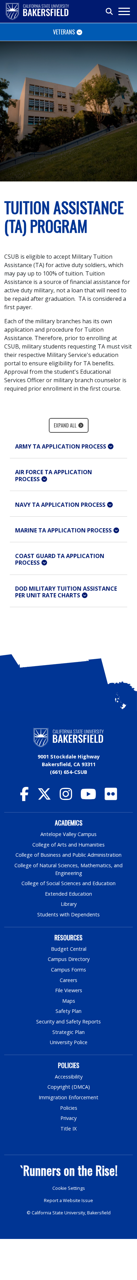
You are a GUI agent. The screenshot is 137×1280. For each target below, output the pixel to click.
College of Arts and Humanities (68, 844)
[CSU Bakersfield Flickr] (110, 797)
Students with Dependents (68, 914)
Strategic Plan (68, 1032)
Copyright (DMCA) (68, 1086)
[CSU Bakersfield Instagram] (66, 797)
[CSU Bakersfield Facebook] (24, 797)
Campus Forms (68, 969)
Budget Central (68, 949)
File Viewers (68, 990)
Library (69, 904)
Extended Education (68, 893)
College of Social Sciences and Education (68, 883)
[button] (68, 446)
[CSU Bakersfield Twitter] (44, 797)
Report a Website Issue (68, 1200)
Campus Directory (69, 959)
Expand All (65, 425)
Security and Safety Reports (68, 1021)
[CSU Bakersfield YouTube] (88, 797)
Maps (68, 1000)
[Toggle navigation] (123, 11)
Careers (68, 980)
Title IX (68, 1128)
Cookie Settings (68, 1188)
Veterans (64, 32)
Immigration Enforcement (68, 1097)
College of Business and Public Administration (68, 854)
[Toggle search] (109, 11)
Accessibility (69, 1076)
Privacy (68, 1118)
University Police (68, 1042)
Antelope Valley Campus (68, 834)
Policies (68, 1108)
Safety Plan (68, 1011)
